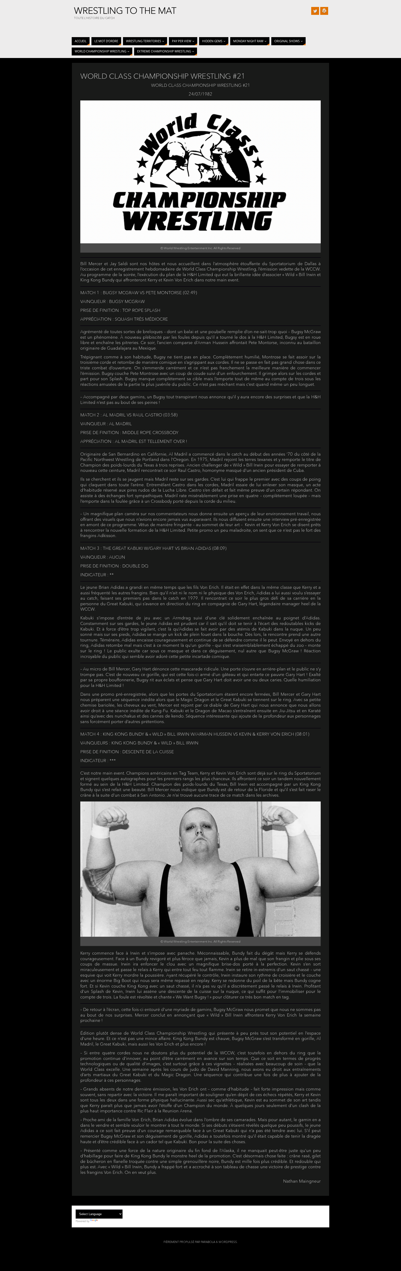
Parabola (208, 1242)
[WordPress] (324, 11)
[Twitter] (315, 11)
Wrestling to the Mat (125, 10)
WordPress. (228, 1242)
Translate (104, 1221)
